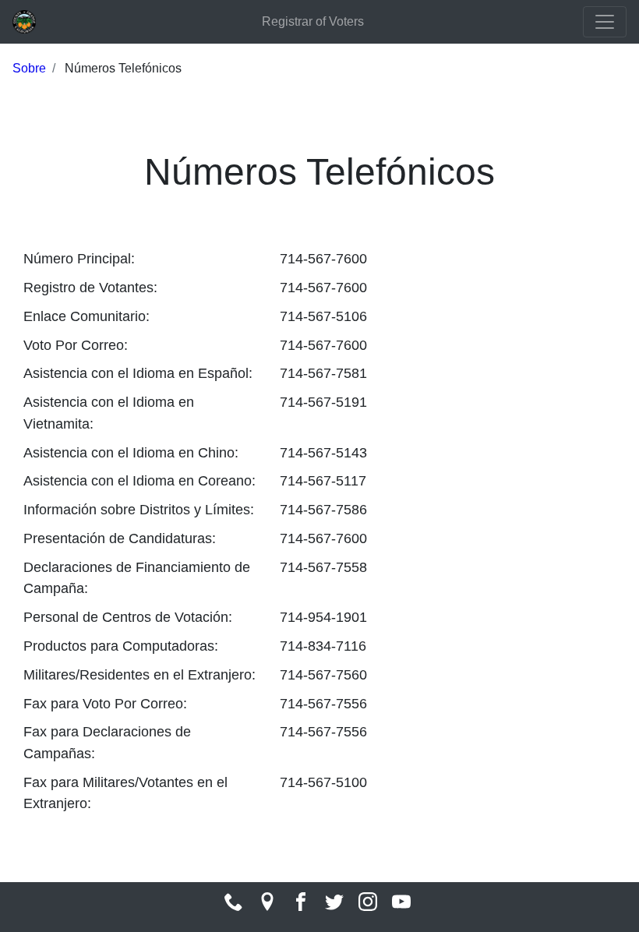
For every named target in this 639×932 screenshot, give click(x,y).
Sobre (29, 68)
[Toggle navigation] (605, 21)
